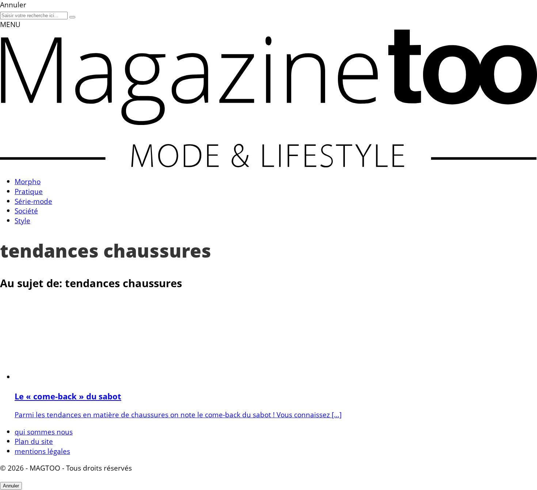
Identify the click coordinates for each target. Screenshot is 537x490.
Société (26, 211)
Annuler (11, 486)
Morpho (28, 181)
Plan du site (34, 441)
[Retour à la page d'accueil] (268, 165)
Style (22, 220)
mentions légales (42, 451)
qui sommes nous (44, 432)
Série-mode (33, 201)
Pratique (29, 191)
